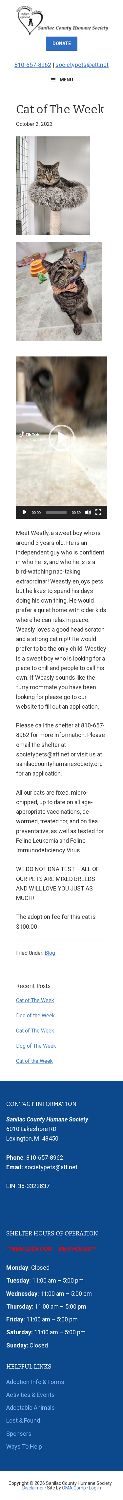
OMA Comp (74, 1487)
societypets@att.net (82, 64)
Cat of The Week (35, 1000)
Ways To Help (24, 1446)
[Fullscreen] (98, 512)
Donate (61, 43)
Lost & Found (23, 1420)
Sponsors (18, 1433)
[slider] (56, 512)
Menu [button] (66, 79)
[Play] (24, 512)
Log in (95, 1487)
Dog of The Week (36, 1046)
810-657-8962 (32, 64)
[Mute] (88, 512)
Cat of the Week (34, 1061)
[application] (61, 437)
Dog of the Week (35, 1015)
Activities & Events (30, 1394)
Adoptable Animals (30, 1407)
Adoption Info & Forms (35, 1381)
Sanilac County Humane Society (61, 20)
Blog (50, 953)
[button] (62, 438)
